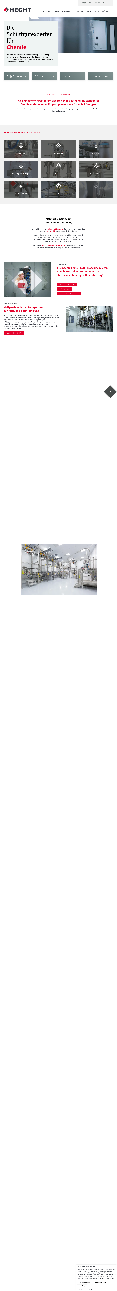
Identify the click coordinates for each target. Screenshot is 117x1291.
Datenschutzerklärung (107, 1278)
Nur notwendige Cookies (100, 1282)
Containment (78, 11)
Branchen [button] (46, 11)
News (90, 3)
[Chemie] (72, 76)
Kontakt (97, 3)
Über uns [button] (88, 11)
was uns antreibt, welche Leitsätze (54, 245)
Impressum (93, 1289)
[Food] (44, 76)
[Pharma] (16, 76)
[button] (109, 3)
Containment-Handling (55, 229)
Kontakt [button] (110, 392)
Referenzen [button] (106, 11)
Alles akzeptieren (85, 1282)
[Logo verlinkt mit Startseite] (17, 11)
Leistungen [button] (66, 11)
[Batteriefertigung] (100, 76)
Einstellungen (82, 1286)
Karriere (98, 11)
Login (84, 3)
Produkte (57, 11)
